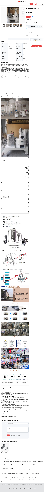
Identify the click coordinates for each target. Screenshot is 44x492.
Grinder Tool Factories (29, 477)
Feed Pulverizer (3, 464)
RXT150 (34, 464)
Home (1, 6)
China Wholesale (21, 484)
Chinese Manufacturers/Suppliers (14, 484)
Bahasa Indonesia (25, 486)
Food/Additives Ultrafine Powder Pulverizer (38, 461)
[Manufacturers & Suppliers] (22, 1)
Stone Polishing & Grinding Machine (12, 473)
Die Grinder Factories (21, 477)
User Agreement (27, 488)
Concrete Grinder (21, 479)
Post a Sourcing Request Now (11, 436)
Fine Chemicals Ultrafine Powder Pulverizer (6, 461)
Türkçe (18, 486)
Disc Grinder (17, 6)
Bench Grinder (37, 473)
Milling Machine (21, 473)
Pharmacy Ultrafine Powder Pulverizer (16, 461)
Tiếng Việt (20, 486)
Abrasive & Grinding (10, 6)
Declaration (31, 488)
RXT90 (12, 464)
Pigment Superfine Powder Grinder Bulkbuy (31, 479)
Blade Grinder (15, 479)
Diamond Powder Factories (5, 477)
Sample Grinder (4, 479)
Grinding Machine (4, 473)
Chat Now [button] (34, 16)
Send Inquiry (28, 16)
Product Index (39, 484)
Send (8, 435)
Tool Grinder (26, 473)
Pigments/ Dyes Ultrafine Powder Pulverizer (28, 461)
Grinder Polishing (9, 479)
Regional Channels (35, 484)
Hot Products (3, 484)
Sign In (27, 35)
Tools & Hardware (5, 6)
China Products (8, 484)
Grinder (14, 6)
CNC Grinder (32, 473)
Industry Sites (30, 484)
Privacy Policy (34, 488)
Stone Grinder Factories (14, 477)
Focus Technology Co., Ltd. (16, 488)
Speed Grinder (35, 477)
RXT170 (23, 464)
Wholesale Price (26, 484)
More (1, 481)
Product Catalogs (13, 459)
